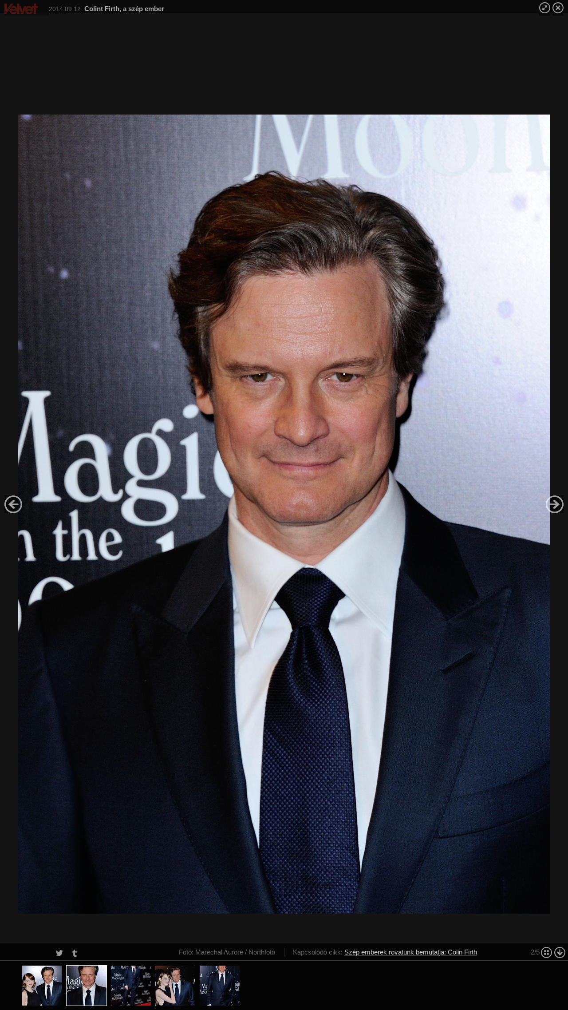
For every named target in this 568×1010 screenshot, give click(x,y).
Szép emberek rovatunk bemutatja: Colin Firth (410, 952)
